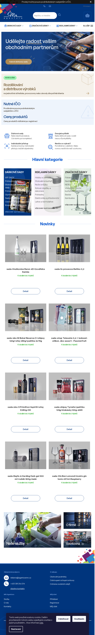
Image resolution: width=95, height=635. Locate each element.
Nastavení (16, 629)
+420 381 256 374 (17, 583)
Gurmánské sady (13, 194)
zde (41, 622)
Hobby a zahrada (43, 177)
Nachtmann (70, 181)
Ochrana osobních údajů (60, 584)
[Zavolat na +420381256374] (46, 6)
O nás (6, 603)
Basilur (68, 194)
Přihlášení (54, 599)
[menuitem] (13, 25)
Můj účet (53, 606)
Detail (25, 291)
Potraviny (39, 194)
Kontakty (7, 606)
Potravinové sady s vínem (17, 191)
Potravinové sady (13, 181)
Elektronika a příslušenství (47, 198)
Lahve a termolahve (44, 201)
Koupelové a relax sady (15, 205)
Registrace (54, 603)
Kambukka (70, 198)
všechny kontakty (17, 588)
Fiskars (68, 177)
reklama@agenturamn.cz (20, 578)
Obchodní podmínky (58, 577)
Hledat (59, 14)
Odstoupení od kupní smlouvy (62, 580)
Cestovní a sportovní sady (17, 201)
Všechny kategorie (15, 212)
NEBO (68, 184)
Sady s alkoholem (13, 198)
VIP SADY (9, 177)
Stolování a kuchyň (43, 181)
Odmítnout (63, 619)
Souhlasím (79, 619)
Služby (6, 599)
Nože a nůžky (41, 184)
